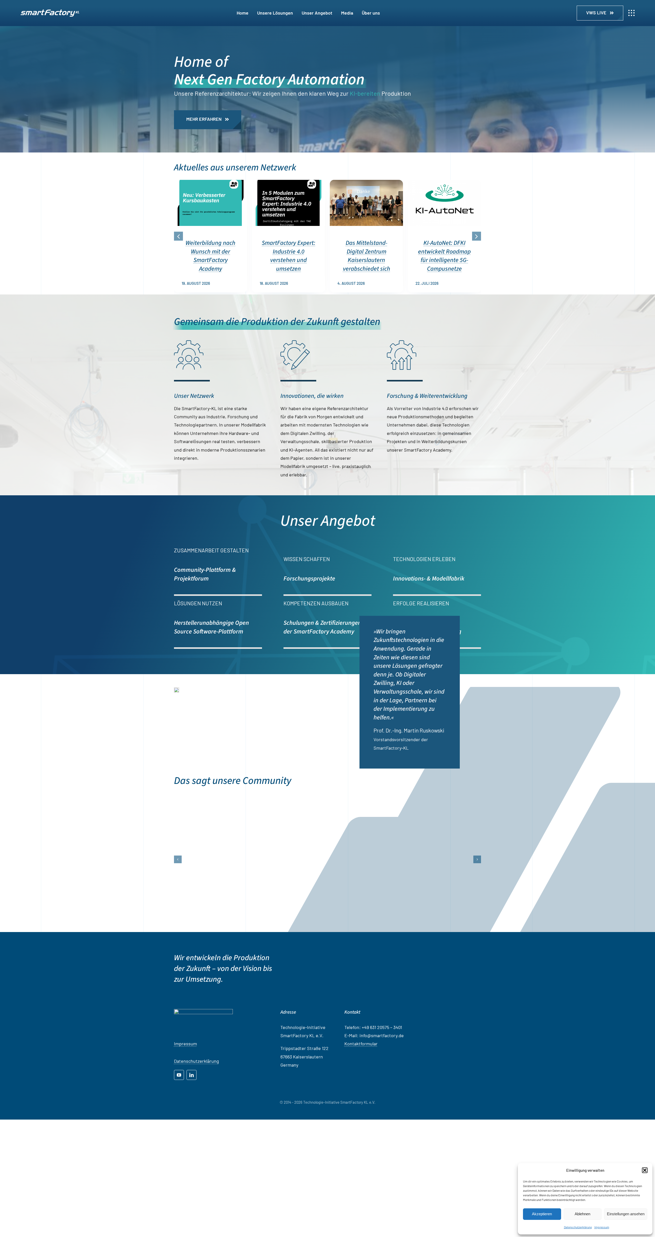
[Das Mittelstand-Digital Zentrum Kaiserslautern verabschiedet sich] (366, 182)
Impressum (601, 1227)
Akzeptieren (542, 1214)
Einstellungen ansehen (626, 1214)
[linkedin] (191, 1184)
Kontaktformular (361, 1152)
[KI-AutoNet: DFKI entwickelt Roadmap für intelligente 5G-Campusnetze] (444, 182)
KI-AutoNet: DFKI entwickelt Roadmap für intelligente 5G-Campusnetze (444, 255)
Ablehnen (582, 1214)
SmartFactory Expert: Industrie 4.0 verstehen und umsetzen (288, 255)
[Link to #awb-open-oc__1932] (631, 13)
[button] (644, 1170)
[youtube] (179, 1184)
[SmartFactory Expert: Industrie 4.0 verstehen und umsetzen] (288, 182)
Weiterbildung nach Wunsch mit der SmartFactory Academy (210, 255)
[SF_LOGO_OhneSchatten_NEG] (49, 12)
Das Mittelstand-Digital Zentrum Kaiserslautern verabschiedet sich (366, 255)
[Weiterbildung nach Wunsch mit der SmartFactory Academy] (210, 182)
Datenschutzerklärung (578, 1227)
